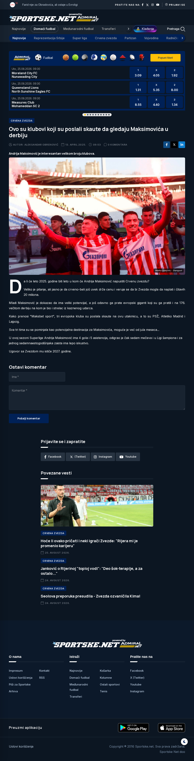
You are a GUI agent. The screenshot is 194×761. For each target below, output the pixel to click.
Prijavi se (177, 4)
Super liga (80, 38)
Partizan (130, 38)
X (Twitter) (137, 677)
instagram (105, 456)
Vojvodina (151, 38)
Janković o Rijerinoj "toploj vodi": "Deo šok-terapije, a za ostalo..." (91, 571)
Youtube (135, 684)
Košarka (105, 670)
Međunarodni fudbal (78, 29)
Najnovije (19, 29)
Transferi (109, 29)
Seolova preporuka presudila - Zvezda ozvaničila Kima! (90, 596)
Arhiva (13, 691)
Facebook (137, 670)
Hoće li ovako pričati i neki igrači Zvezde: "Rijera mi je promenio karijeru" (89, 543)
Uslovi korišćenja (20, 677)
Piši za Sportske (20, 684)
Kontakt (44, 670)
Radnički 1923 (176, 38)
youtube (130, 456)
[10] (12, 4)
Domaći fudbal (44, 29)
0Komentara (117, 144)
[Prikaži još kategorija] (128, 29)
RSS (42, 677)
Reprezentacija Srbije (49, 38)
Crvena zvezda (106, 38)
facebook (54, 456)
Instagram (137, 691)
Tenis (103, 691)
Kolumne (106, 677)
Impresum (16, 670)
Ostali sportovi (110, 684)
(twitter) (80, 456)
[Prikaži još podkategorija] (182, 38)
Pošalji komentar (28, 418)
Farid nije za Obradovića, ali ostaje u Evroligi (50, 4)
